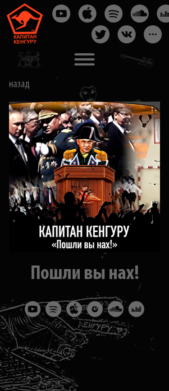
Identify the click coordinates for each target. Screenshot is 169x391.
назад (19, 84)
